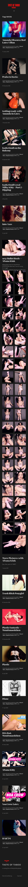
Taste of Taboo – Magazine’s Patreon (13, 47)
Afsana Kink (5, 264)
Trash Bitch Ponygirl (13, 593)
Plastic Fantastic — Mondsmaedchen (11, 628)
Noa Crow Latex (10, 804)
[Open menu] (14, 11)
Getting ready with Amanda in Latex (12, 112)
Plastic (5, 664)
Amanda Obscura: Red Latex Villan (14, 41)
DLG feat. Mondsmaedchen (11, 734)
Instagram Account (13, 270)
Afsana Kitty (8, 770)
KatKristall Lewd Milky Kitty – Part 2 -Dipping (12, 187)
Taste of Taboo (11, 864)
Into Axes (7, 224)
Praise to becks (10, 77)
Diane (5, 698)
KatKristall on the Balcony (11, 149)
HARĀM (6, 838)
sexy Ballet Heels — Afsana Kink (12, 259)
